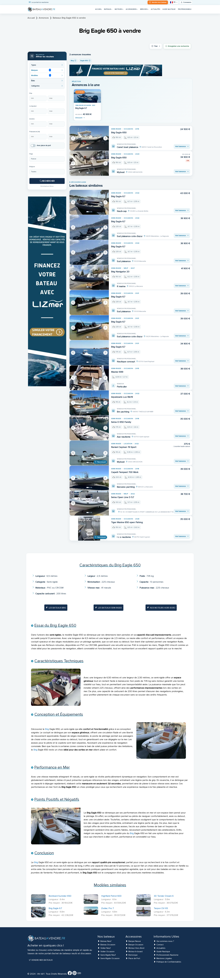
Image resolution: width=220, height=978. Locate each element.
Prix (30, 93)
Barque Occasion (135, 944)
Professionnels (184, 9)
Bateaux (107, 9)
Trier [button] (156, 46)
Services (143, 9)
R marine (121, 286)
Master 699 (117, 371)
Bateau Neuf (105, 941)
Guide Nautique (168, 9)
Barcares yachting (126, 487)
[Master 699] (89, 377)
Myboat (121, 172)
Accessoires (131, 9)
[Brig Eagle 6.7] (87, 96)
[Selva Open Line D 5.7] (89, 503)
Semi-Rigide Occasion (110, 958)
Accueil (98, 9)
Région (32, 167)
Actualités (155, 9)
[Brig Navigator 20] (89, 277)
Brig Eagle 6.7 (81, 108)
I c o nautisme (124, 537)
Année (31, 119)
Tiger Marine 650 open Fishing (127, 522)
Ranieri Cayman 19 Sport (123, 447)
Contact (160, 944)
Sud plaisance (124, 261)
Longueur (33, 106)
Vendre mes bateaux (42, 960)
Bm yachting (123, 411)
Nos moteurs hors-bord (162, 608)
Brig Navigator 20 (120, 271)
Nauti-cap (122, 211)
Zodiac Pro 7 (107, 908)
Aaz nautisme (123, 436)
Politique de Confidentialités (168, 962)
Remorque (133, 955)
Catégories (35, 86)
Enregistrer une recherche (178, 46)
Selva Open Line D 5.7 (122, 497)
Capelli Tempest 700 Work (124, 472)
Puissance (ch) (34, 132)
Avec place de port (44, 145)
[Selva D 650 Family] (89, 428)
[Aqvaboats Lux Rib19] (89, 402)
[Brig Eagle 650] (89, 138)
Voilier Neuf (105, 948)
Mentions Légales (164, 958)
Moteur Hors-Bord (136, 948)
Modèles (40, 75)
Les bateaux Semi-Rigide (110, 608)
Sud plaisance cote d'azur (129, 236)
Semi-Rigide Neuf (108, 955)
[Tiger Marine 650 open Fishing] (89, 528)
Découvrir (78, 118)
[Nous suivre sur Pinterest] (74, 974)
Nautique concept (126, 361)
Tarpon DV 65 (161, 908)
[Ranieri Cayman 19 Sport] (89, 453)
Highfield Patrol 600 (111, 896)
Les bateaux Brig (57, 608)
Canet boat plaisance (127, 147)
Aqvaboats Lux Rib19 (122, 397)
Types (33, 65)
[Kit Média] (79, 974)
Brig (47, 729)
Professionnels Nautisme (167, 955)
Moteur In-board (135, 951)
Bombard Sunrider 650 (60, 896)
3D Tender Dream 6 (164, 896)
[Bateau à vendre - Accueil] (42, 9)
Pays (31, 154)
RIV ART (41, 974)
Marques (40, 70)
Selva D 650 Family (121, 422)
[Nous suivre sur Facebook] (70, 974)
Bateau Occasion (107, 944)
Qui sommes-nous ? (165, 941)
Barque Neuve (134, 941)
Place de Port (134, 958)
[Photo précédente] (73, 138)
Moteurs (118, 9)
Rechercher (48, 181)
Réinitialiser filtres (47, 186)
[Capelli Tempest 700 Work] (89, 478)
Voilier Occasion (107, 951)
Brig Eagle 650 (119, 132)
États (33, 81)
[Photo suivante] (105, 138)
